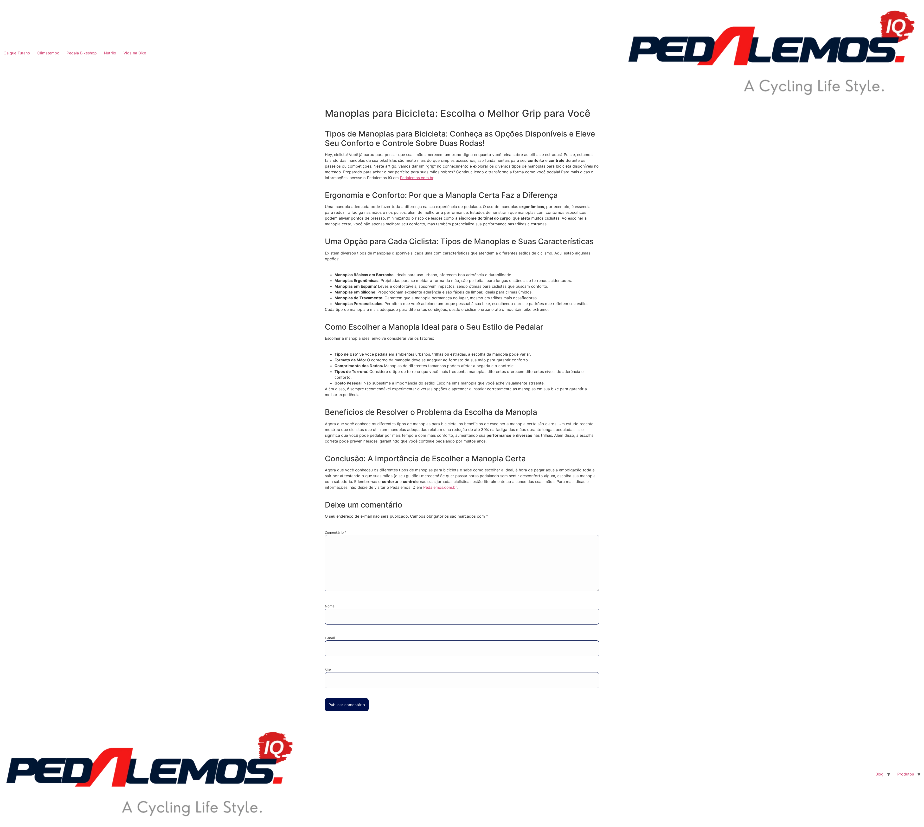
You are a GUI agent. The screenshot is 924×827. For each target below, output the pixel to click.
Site (328, 669)
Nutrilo (110, 53)
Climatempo (48, 53)
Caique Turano (17, 53)
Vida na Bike (134, 53)
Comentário (335, 532)
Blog (879, 774)
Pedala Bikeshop (82, 53)
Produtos (905, 774)
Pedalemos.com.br (416, 177)
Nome (329, 606)
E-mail (330, 638)
